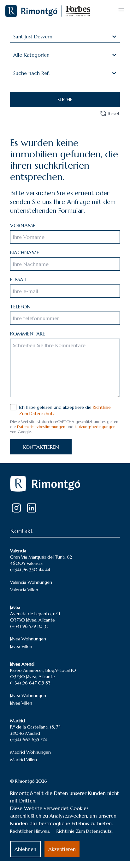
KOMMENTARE (27, 333)
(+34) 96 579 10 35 (29, 626)
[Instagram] (16, 508)
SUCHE (65, 99)
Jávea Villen (21, 646)
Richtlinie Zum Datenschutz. (84, 831)
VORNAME (22, 225)
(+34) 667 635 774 (28, 739)
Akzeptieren (62, 849)
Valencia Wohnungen (31, 582)
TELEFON (20, 306)
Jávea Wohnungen (28, 639)
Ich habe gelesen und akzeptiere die (65, 410)
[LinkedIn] (31, 508)
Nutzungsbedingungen (95, 426)
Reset (114, 113)
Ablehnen (25, 849)
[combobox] (14, 36)
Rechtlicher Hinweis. (30, 831)
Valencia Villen (24, 590)
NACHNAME (24, 252)
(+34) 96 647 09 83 (30, 683)
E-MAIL (18, 279)
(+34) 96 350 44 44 (30, 569)
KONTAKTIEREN (41, 447)
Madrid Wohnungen (30, 752)
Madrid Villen (23, 760)
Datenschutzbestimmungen (41, 426)
